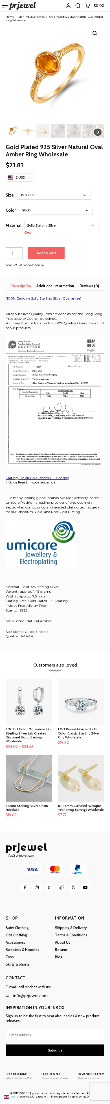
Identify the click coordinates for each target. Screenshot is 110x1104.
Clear (28, 232)
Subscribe (55, 1050)
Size (10, 195)
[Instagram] (36, 888)
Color (11, 210)
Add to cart (46, 253)
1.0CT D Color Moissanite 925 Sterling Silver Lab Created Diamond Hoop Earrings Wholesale (28, 735)
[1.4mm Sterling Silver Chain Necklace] (29, 778)
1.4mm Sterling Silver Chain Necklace (27, 808)
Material (13, 225)
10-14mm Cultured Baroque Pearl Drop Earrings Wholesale (81, 808)
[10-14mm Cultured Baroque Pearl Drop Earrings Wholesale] (81, 778)
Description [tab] (21, 286)
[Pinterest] (49, 888)
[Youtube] (85, 888)
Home (10, 16)
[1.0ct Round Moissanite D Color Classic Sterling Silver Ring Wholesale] (81, 702)
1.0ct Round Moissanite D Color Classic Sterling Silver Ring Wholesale (79, 733)
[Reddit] (61, 888)
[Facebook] (24, 888)
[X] (73, 888)
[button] (77, 5)
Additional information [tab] (55, 286)
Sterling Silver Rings (32, 16)
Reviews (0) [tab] (89, 286)
